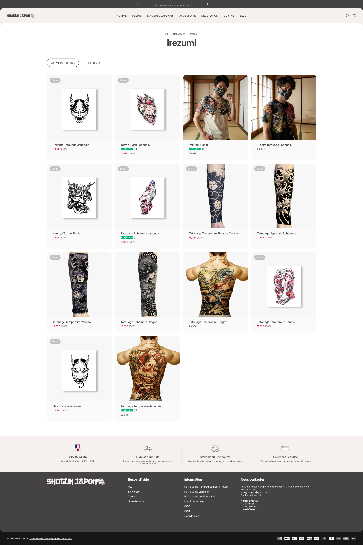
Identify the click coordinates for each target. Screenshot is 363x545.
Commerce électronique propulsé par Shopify (50, 538)
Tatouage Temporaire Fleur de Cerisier (214, 233)
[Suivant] (207, 4)
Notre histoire (136, 501)
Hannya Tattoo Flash (66, 233)
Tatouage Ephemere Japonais (140, 233)
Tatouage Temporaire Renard (276, 322)
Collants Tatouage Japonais (70, 145)
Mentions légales (194, 501)
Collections (179, 33)
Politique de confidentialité (199, 496)
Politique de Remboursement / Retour (206, 486)
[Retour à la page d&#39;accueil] (166, 33)
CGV (187, 506)
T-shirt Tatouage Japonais (274, 145)
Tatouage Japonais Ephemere (276, 233)
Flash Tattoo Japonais (66, 406)
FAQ (130, 486)
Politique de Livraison (196, 491)
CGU (187, 511)
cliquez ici (255, 495)
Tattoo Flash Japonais (135, 145)
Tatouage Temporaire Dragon (208, 322)
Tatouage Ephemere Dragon (139, 322)
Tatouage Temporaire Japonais (141, 406)
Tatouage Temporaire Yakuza (71, 322)
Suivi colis (134, 491)
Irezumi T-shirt (198, 145)
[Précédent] (137, 4)
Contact (132, 496)
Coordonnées (192, 516)
